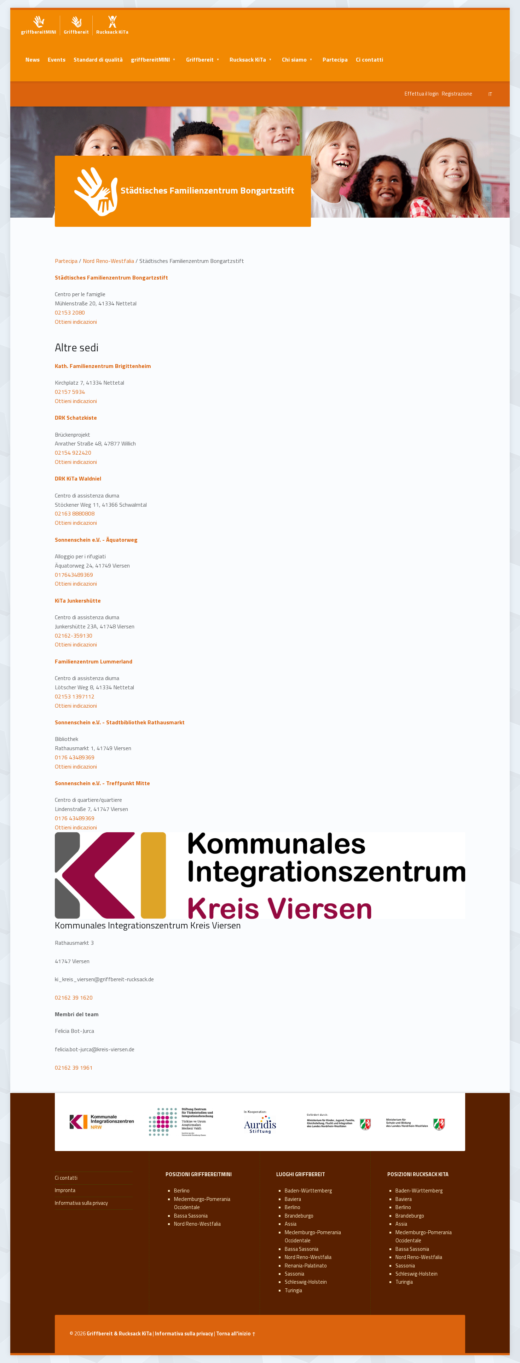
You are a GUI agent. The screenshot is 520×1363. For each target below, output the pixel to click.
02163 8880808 (74, 513)
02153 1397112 (74, 696)
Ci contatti (369, 59)
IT (490, 94)
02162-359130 (73, 635)
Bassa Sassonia (191, 1216)
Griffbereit (200, 59)
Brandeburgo (299, 1216)
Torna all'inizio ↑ (236, 1334)
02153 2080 (70, 312)
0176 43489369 (74, 757)
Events (56, 59)
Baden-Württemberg (308, 1191)
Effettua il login (422, 94)
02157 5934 (70, 391)
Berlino (182, 1191)
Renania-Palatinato (306, 1266)
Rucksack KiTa (248, 59)
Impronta (65, 1190)
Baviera (293, 1199)
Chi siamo (294, 59)
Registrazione (457, 94)
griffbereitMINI (150, 59)
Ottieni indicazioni (76, 321)
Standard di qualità (98, 59)
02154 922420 (73, 452)
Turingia (293, 1290)
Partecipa (335, 59)
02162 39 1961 (74, 1067)
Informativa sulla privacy (81, 1203)
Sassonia (294, 1274)
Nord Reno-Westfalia (108, 261)
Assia (290, 1224)
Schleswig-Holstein (306, 1282)
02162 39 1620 (74, 997)
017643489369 (74, 574)
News (32, 59)
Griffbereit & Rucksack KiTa (119, 1334)
